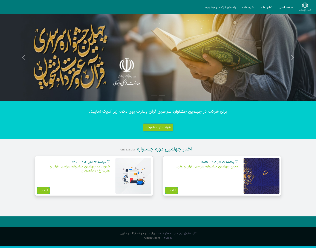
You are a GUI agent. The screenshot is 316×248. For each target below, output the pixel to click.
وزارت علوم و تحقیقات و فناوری (137, 233)
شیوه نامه (248, 7)
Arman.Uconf (152, 238)
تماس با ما (266, 7)
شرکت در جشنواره (158, 127)
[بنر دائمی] (158, 57)
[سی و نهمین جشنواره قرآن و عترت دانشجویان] (305, 7)
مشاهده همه (127, 150)
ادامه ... (171, 190)
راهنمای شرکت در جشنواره (220, 7)
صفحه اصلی (286, 7)
